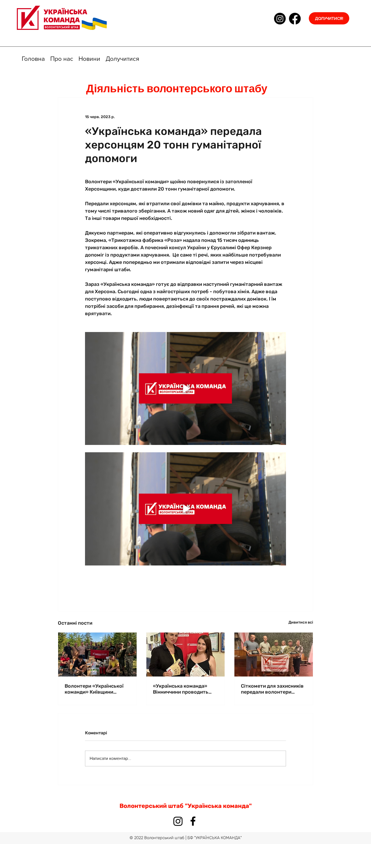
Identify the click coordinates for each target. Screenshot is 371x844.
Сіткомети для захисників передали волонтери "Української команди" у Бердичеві (272, 689)
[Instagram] (280, 18)
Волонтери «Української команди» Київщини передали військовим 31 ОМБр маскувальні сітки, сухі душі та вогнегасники (96, 689)
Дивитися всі (300, 622)
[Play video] (185, 388)
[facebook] (295, 18)
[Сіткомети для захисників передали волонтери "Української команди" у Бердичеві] (273, 655)
